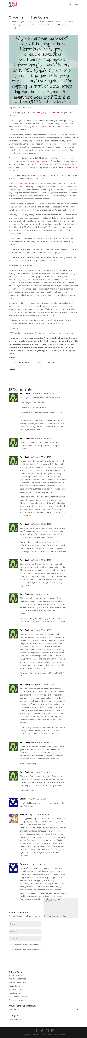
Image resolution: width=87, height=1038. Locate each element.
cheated (71, 167)
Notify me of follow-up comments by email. (29, 944)
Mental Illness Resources (19, 996)
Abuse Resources (16, 975)
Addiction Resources (17, 979)
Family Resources (16, 986)
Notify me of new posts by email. (25, 949)
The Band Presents (17, 1000)
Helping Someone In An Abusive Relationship (30, 25)
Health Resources (16, 989)
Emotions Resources (17, 982)
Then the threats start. (18, 183)
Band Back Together (18, 22)
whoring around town (41, 161)
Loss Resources (15, 993)
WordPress (60, 1035)
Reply (73, 395)
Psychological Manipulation (58, 25)
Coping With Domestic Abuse (55, 22)
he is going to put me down (48, 112)
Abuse (41, 22)
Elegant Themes (38, 1035)
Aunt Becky (25, 393)
